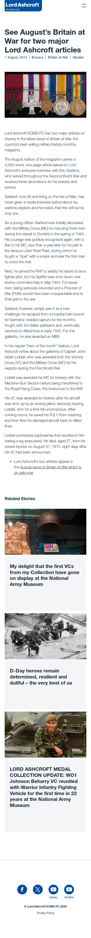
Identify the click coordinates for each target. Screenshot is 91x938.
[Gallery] (53, 890)
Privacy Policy (45, 913)
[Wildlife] (69, 890)
